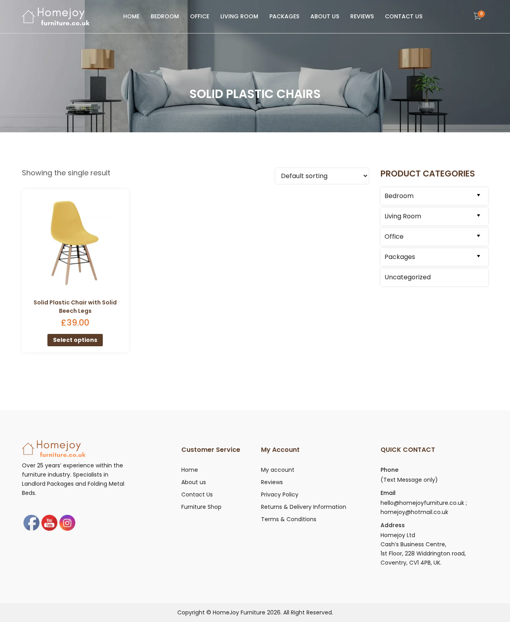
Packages (284, 16)
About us (324, 16)
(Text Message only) (409, 480)
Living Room (239, 16)
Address (393, 525)
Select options (75, 340)
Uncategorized (407, 277)
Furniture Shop (201, 507)
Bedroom (165, 16)
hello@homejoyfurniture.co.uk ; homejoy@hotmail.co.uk (424, 507)
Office (199, 16)
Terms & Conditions (288, 519)
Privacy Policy (279, 494)
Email (388, 493)
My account (277, 470)
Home (131, 16)
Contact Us (403, 16)
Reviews (362, 16)
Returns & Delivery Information (303, 507)
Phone (389, 470)
